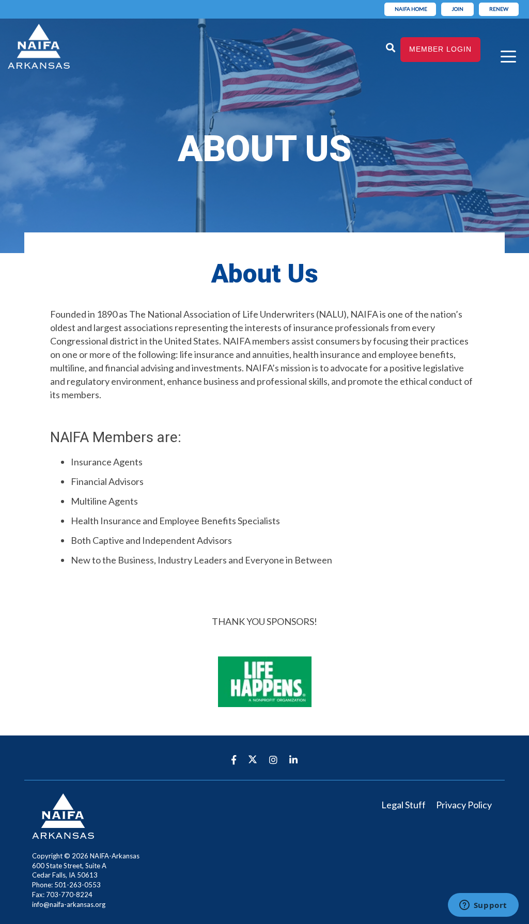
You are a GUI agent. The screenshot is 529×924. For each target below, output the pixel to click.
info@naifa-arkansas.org (68, 904)
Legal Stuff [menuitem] (403, 804)
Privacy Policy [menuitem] (464, 804)
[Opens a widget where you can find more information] (483, 906)
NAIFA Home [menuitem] (411, 9)
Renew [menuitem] (498, 9)
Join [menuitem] (457, 9)
